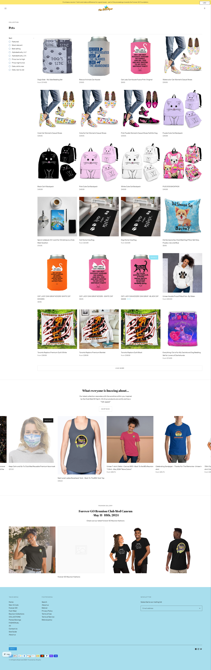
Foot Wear (13, 611)
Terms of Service (48, 617)
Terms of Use (47, 614)
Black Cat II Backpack (45, 186)
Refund (44, 608)
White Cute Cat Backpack (131, 186)
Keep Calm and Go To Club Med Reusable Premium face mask (32, 466)
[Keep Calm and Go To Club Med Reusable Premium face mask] (32, 439)
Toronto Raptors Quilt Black (131, 352)
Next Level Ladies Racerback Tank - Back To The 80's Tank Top (81, 478)
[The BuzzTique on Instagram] (198, 649)
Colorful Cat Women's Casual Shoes (92, 133)
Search (44, 602)
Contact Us (13, 629)
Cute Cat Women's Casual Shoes (49, 133)
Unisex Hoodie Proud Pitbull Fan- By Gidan (179, 296)
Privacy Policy (47, 611)
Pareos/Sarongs (15, 620)
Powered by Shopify (34, 660)
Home (11, 602)
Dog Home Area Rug (128, 240)
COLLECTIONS (14, 617)
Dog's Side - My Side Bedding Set (49, 80)
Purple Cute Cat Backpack (173, 133)
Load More (119, 368)
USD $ (12, 649)
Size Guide (13, 632)
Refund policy (47, 620)
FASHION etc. (14, 623)
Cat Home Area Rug (86, 240)
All (10, 626)
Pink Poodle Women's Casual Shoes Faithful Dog (139, 133)
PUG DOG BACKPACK (171, 186)
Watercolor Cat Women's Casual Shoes (177, 80)
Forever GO (13, 608)
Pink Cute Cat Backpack (88, 186)
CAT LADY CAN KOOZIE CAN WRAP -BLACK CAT (140, 296)
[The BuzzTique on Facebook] (196, 649)
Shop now (105, 409)
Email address (147, 606)
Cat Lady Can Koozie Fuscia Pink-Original (136, 80)
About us (12, 635)
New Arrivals (13, 605)
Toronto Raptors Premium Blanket (92, 352)
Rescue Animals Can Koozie (89, 80)
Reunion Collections (16, 614)
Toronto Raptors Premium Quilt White (52, 352)
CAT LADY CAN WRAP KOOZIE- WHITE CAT (96, 296)
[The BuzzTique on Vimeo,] (201, 649)
